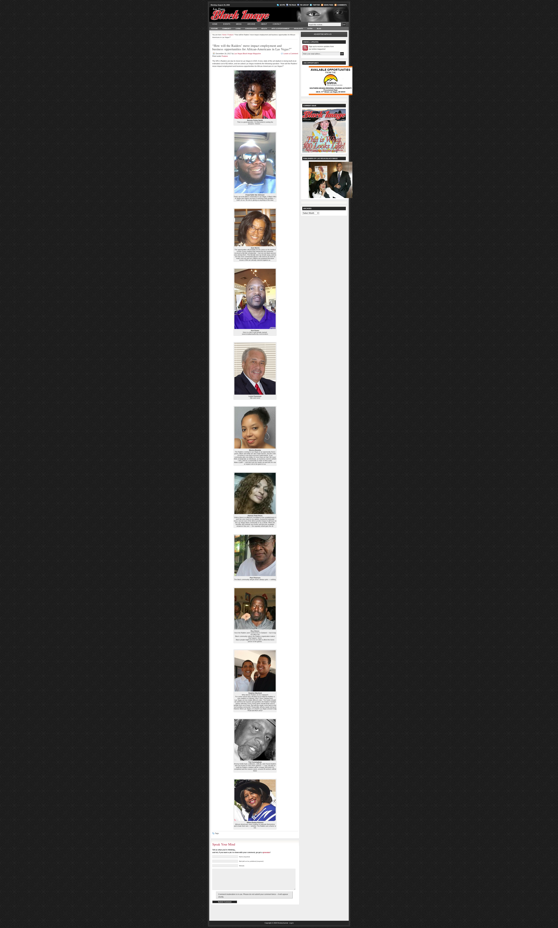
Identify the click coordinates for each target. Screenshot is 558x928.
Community (226, 28)
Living (238, 28)
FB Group (304, 5)
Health (264, 28)
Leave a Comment (291, 54)
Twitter (316, 5)
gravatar (266, 852)
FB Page (292, 5)
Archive (251, 24)
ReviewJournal (282, 923)
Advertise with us (322, 34)
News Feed (328, 5)
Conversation (251, 28)
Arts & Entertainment (280, 28)
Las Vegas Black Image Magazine (251, 12)
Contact (277, 24)
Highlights (298, 28)
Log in (291, 923)
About (264, 24)
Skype (282, 5)
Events (226, 24)
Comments (342, 5)
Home (214, 24)
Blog (319, 28)
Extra (309, 28)
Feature (214, 28)
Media (239, 24)
